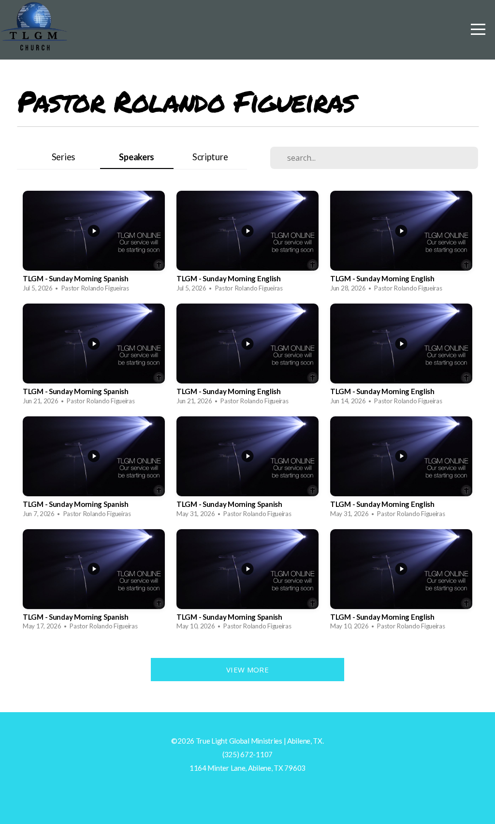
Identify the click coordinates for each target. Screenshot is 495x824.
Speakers (136, 157)
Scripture (210, 157)
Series (63, 157)
